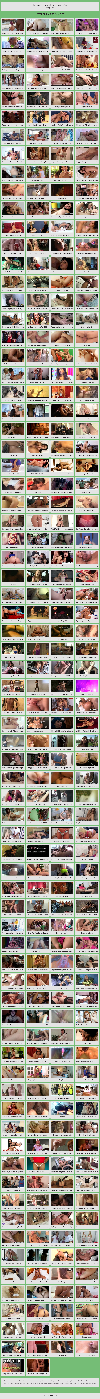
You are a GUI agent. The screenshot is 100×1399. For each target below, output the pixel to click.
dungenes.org (53, 1396)
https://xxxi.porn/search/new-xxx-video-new (50, 5)
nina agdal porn (50, 8)
